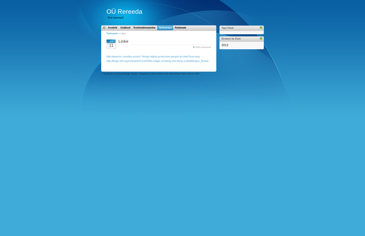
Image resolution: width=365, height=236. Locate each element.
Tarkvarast (112, 33)
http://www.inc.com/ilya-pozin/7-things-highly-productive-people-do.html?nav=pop (153, 56)
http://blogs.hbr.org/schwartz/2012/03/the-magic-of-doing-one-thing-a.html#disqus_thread (157, 61)
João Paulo (156, 73)
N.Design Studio (130, 73)
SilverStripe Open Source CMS (184, 73)
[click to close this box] (261, 28)
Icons (115, 73)
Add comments (203, 47)
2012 (225, 45)
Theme (106, 73)
